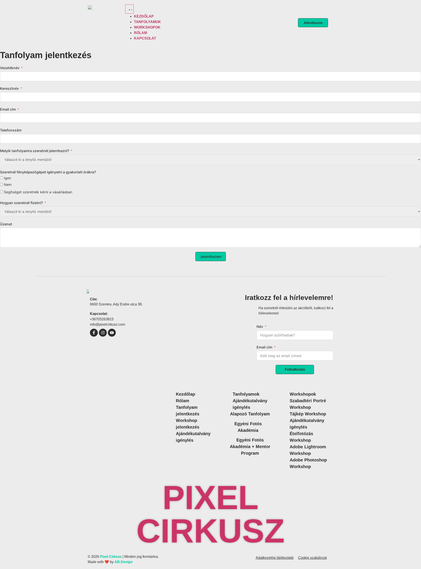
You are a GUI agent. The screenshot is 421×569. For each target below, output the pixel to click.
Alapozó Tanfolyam (250, 413)
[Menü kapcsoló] (129, 9)
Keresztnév (9, 88)
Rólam (182, 400)
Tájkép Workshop (308, 413)
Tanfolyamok (246, 394)
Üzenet (6, 224)
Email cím (8, 109)
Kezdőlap (185, 394)
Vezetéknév (10, 68)
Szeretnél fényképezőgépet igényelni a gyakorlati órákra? (48, 172)
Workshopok (303, 394)
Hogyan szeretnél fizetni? (21, 203)
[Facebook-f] (94, 333)
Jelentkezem (210, 256)
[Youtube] (112, 333)
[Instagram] (103, 333)
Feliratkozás (295, 369)
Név (260, 326)
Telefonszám (10, 130)
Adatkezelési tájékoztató (275, 558)
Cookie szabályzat (312, 558)
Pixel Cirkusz (210, 514)
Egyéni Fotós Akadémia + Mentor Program (250, 447)
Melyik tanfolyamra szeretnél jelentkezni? (34, 151)
